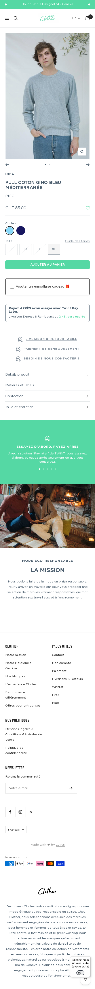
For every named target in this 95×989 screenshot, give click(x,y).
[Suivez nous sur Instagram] (20, 812)
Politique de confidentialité (16, 750)
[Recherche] (16, 18)
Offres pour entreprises (22, 705)
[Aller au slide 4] (51, 469)
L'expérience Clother (21, 684)
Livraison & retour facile (51, 339)
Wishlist (57, 687)
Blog (55, 703)
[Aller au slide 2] (49, 164)
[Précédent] (7, 164)
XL (54, 249)
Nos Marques (15, 676)
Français (14, 829)
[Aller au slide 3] (47, 469)
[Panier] (87, 18)
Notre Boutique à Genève (18, 665)
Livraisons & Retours (67, 679)
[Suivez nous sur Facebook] (10, 812)
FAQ (55, 695)
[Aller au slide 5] (55, 469)
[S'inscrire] (71, 788)
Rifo (10, 174)
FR (74, 18)
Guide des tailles (77, 241)
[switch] (80, 972)
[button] (88, 208)
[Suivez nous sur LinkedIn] (30, 812)
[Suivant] (88, 164)
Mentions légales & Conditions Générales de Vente (23, 734)
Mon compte (61, 663)
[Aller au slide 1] (45, 164)
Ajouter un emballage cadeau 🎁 (43, 286)
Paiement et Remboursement (52, 348)
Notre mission (15, 655)
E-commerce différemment (15, 695)
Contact (58, 655)
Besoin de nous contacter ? (52, 358)
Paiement (59, 671)
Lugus (60, 844)
